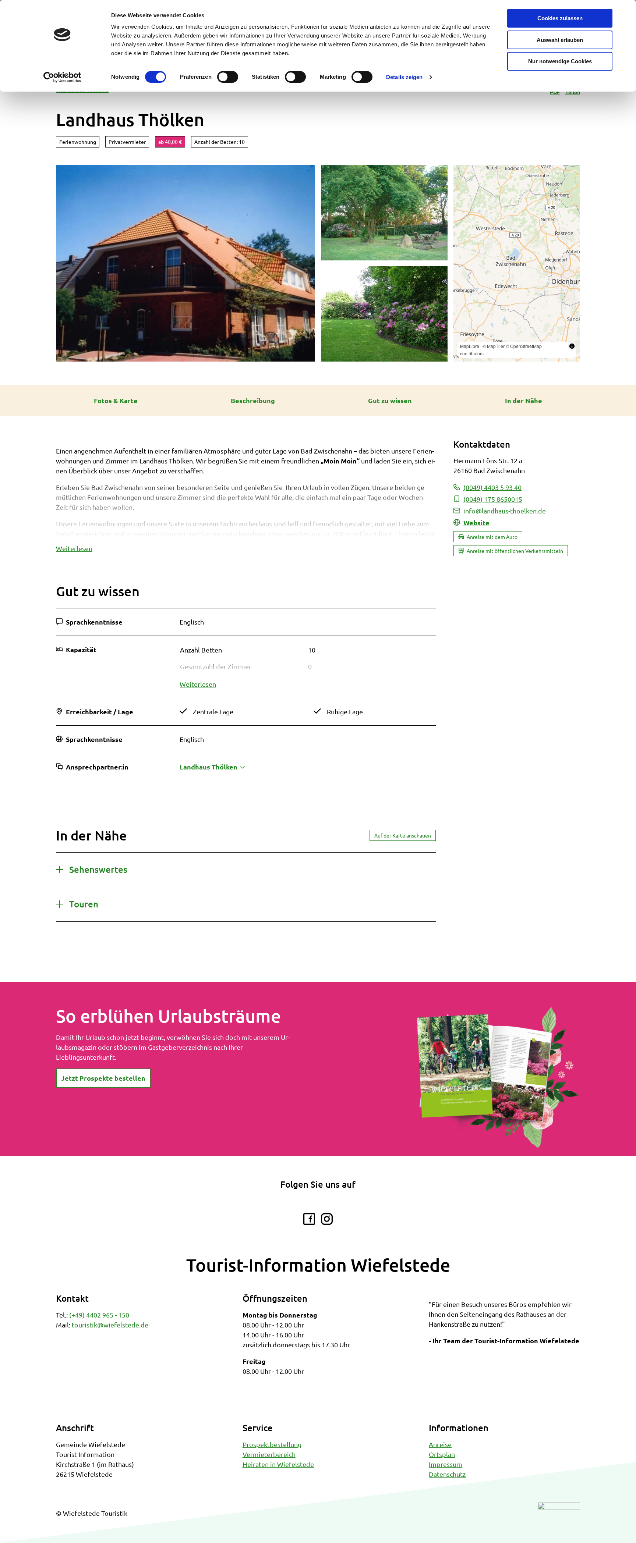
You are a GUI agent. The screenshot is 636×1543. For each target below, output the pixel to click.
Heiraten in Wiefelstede (278, 1464)
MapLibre (469, 346)
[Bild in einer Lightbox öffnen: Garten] (384, 212)
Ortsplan (442, 1454)
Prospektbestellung (272, 1444)
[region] (516, 263)
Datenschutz (447, 1474)
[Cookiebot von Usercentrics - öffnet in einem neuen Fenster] (62, 77)
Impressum (445, 1464)
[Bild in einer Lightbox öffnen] (497, 1077)
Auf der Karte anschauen (402, 835)
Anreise (440, 1444)
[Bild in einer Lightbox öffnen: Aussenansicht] (185, 263)
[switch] (227, 77)
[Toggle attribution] (572, 346)
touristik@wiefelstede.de (110, 1325)
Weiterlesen (74, 548)
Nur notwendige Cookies (560, 61)
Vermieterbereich (269, 1454)
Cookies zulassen (560, 18)
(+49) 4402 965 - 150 (99, 1315)
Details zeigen (404, 77)
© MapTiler (494, 346)
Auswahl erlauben (560, 40)
